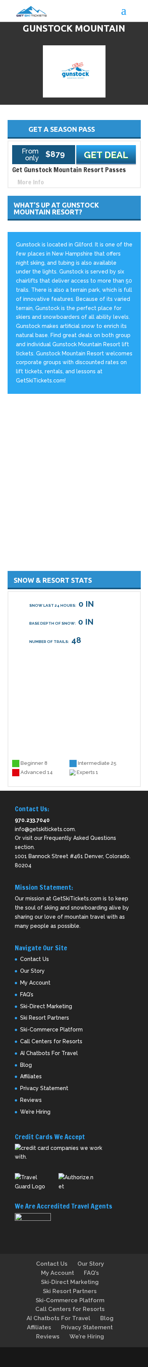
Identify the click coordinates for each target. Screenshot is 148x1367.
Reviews (31, 1100)
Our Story (32, 971)
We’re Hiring (35, 1112)
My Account (35, 983)
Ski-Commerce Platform (51, 1029)
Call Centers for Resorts (51, 1041)
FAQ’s (26, 994)
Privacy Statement (44, 1088)
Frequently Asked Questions (80, 838)
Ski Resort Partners (44, 1018)
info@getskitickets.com (45, 829)
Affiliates (31, 1076)
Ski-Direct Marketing (46, 1006)
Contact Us (34, 959)
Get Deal (106, 154)
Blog (26, 1065)
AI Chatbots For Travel (49, 1053)
